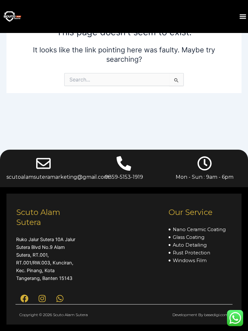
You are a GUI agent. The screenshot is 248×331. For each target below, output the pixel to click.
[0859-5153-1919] (124, 163)
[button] (242, 16)
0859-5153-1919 (124, 177)
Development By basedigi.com (200, 314)
